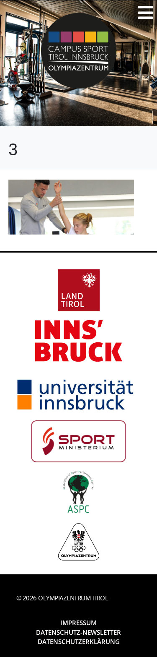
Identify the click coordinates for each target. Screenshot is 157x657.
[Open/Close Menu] (145, 12)
